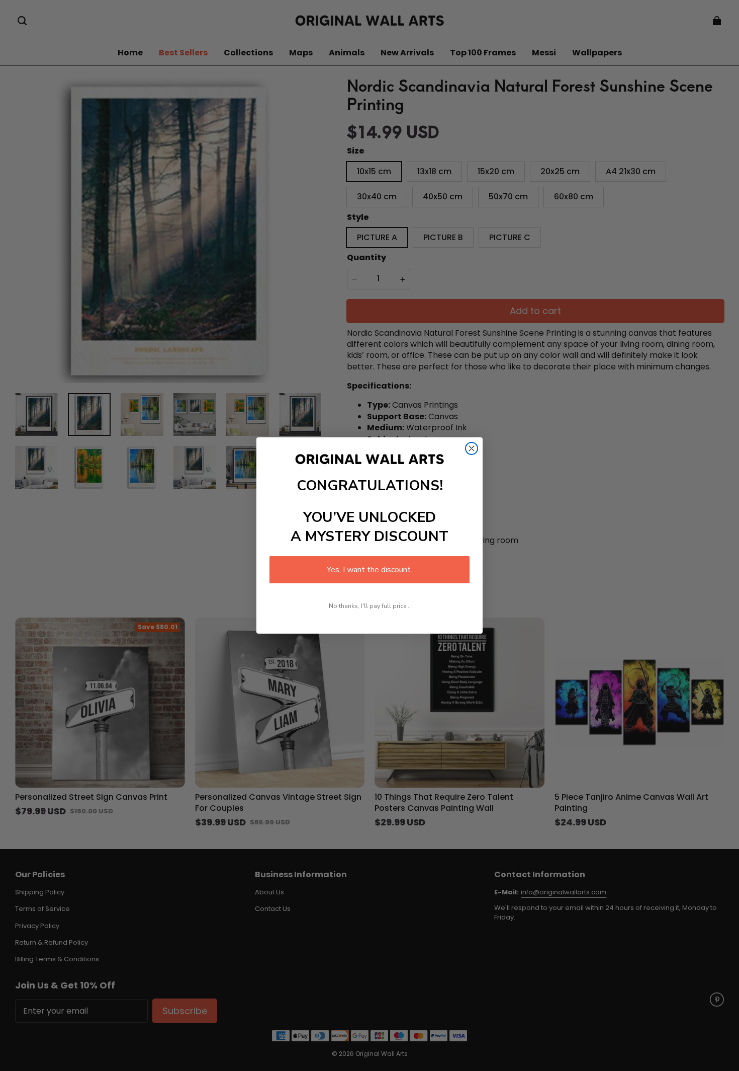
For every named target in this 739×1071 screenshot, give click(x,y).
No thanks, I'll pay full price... (370, 606)
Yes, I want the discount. (369, 569)
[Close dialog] (472, 448)
